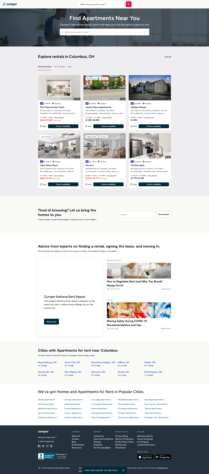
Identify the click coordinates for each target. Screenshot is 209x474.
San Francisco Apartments (155, 404)
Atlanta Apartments (46, 399)
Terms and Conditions (103, 439)
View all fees (59, 117)
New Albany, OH (73, 372)
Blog (74, 442)
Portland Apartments (127, 413)
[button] (146, 457)
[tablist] (104, 67)
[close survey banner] (123, 470)
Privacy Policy (121, 436)
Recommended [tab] (44, 66)
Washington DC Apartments (156, 417)
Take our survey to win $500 (101, 470)
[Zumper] (10, 4)
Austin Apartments (46, 404)
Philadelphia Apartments (128, 399)
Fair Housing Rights (102, 447)
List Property (143, 442)
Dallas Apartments (72, 404)
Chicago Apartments (74, 399)
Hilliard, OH (123, 362)
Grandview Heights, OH (103, 362)
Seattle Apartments (153, 408)
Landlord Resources (146, 444)
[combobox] (101, 4)
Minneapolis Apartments (101, 413)
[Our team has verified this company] (53, 103)
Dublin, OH (150, 362)
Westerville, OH (46, 372)
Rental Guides (78, 444)
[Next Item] (76, 87)
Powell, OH (123, 372)
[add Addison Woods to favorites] (168, 79)
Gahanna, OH (98, 372)
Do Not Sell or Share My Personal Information (124, 445)
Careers (75, 439)
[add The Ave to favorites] (123, 137)
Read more (51, 321)
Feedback (98, 444)
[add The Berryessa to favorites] (168, 137)
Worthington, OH (153, 372)
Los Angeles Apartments (101, 404)
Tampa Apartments (152, 413)
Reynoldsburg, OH (47, 362)
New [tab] (70, 66)
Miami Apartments (99, 408)
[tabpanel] (104, 130)
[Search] (129, 4)
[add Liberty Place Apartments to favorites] (123, 79)
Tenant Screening (145, 439)
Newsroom (77, 447)
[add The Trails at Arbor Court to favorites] (77, 79)
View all (168, 56)
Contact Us (99, 436)
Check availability (63, 126)
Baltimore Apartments (47, 408)
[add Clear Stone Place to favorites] (77, 137)
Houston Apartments (74, 417)
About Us (76, 436)
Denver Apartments (73, 408)
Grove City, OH (72, 362)
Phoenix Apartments (127, 404)
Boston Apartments (46, 413)
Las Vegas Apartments (101, 399)
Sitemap (97, 442)
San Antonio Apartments (128, 417)
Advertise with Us (145, 436)
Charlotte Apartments (47, 417)
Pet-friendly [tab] (59, 66)
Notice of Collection (124, 439)
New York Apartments (101, 417)
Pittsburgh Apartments (128, 408)
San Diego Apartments (154, 399)
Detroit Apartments (73, 413)
